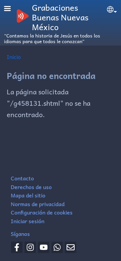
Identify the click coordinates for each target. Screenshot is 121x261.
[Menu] (11, 9)
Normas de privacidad (38, 203)
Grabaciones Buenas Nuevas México (60, 17)
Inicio (14, 56)
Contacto (22, 178)
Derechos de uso (31, 186)
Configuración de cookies (42, 212)
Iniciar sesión (27, 220)
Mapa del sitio (28, 195)
